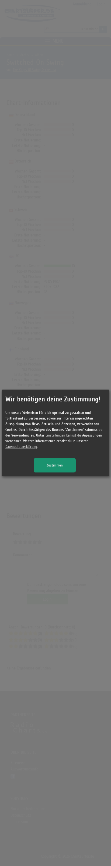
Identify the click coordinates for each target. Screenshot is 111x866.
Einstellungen (55, 436)
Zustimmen (55, 466)
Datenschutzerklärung (21, 447)
